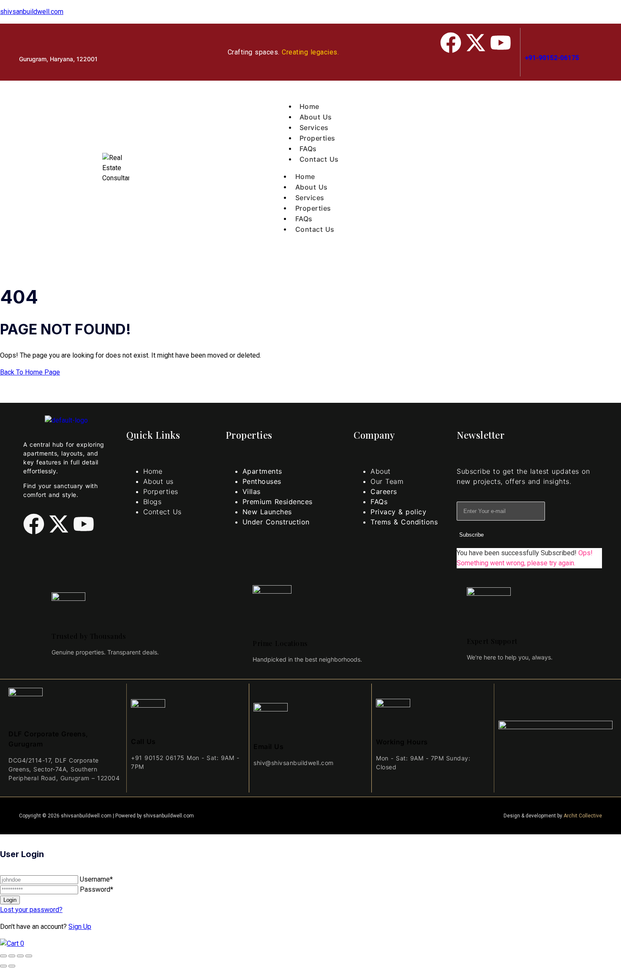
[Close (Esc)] (28, 956)
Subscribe (471, 535)
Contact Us (315, 229)
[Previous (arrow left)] (3, 966)
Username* (96, 879)
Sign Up (79, 927)
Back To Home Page (30, 372)
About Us (311, 187)
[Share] (20, 956)
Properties (313, 208)
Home (305, 176)
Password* (96, 889)
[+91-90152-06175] (529, 36)
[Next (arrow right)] (11, 966)
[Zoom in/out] (3, 956)
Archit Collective (583, 816)
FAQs (304, 218)
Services (309, 197)
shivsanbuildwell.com (31, 12)
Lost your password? (31, 910)
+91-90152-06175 (552, 58)
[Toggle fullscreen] (11, 956)
